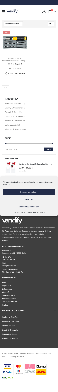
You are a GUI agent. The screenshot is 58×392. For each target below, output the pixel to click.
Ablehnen (29, 199)
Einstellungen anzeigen (29, 207)
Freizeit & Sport (11, 112)
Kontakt (5, 305)
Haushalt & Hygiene (13, 116)
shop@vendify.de (9, 266)
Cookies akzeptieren (29, 192)
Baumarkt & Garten (15, 58)
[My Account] (44, 11)
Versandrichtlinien (9, 299)
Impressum (41, 212)
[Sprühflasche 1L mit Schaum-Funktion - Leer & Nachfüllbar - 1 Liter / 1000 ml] (10, 167)
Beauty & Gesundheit (14, 108)
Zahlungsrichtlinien (9, 302)
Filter (48, 149)
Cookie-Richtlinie (19, 212)
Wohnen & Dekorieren (14, 129)
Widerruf (5, 292)
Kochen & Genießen (13, 121)
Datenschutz (31, 212)
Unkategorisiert (11, 125)
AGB (4, 283)
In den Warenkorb (16, 73)
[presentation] (50, 159)
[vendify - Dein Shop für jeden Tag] (12, 11)
